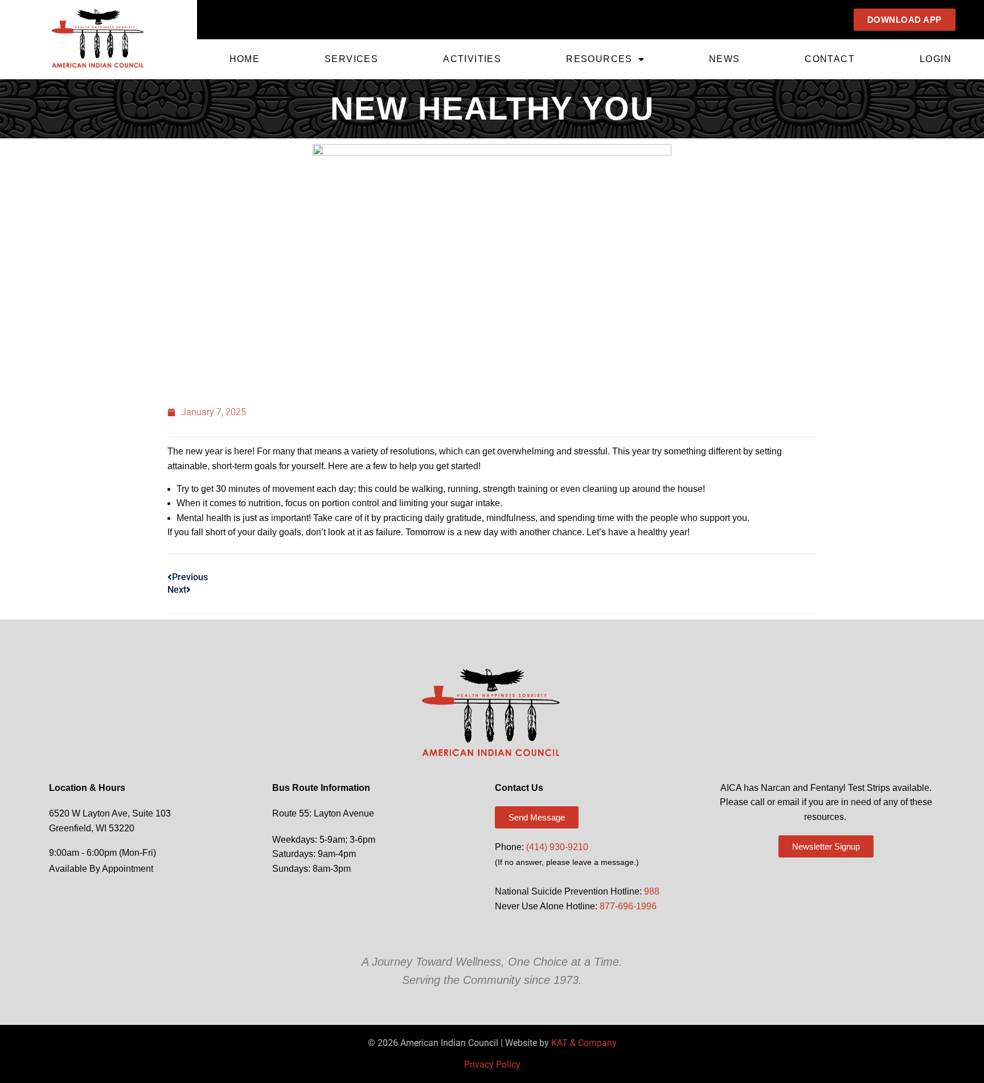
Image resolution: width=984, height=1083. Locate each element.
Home (244, 59)
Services (351, 59)
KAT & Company (584, 1042)
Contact (830, 59)
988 (651, 891)
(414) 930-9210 (557, 847)
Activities (472, 59)
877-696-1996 (628, 906)
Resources (599, 59)
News (724, 59)
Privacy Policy (492, 1064)
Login (936, 59)
